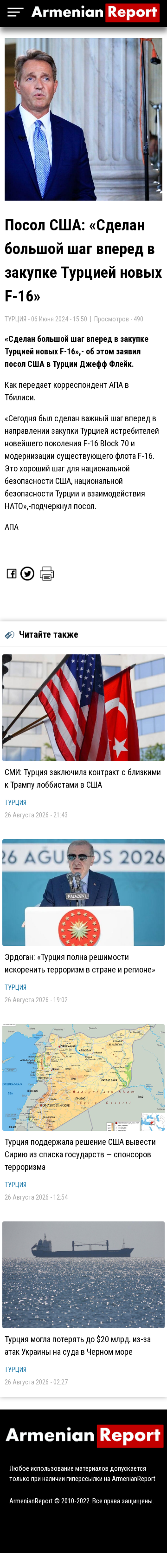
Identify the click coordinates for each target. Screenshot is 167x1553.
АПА (12, 527)
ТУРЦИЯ (15, 802)
